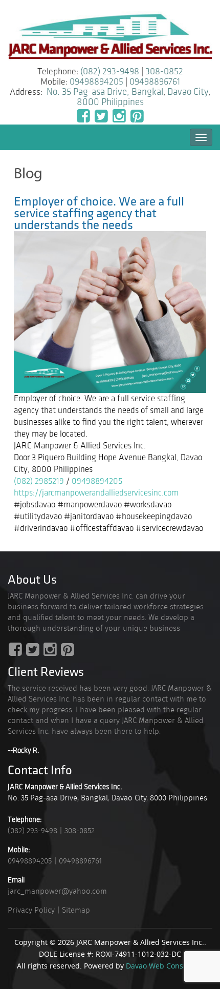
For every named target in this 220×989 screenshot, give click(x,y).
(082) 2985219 (39, 481)
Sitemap (76, 910)
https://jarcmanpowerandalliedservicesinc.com (96, 493)
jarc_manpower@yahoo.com (57, 891)
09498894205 (96, 82)
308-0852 (164, 72)
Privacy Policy (31, 910)
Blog (28, 173)
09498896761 (154, 82)
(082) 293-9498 (109, 72)
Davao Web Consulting (164, 966)
